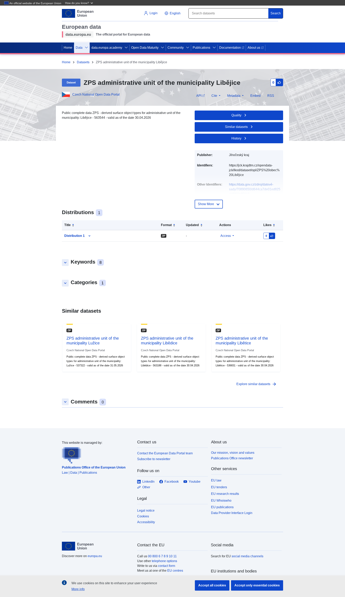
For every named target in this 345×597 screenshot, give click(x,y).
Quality (236, 115)
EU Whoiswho (221, 500)
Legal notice (146, 510)
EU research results (225, 493)
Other (146, 487)
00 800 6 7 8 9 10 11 (162, 556)
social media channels (247, 556)
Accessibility (146, 522)
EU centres (175, 570)
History (236, 138)
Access (225, 235)
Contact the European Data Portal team (165, 453)
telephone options (164, 561)
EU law (216, 480)
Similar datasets (236, 126)
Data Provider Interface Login (231, 513)
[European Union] (97, 546)
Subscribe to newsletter (153, 459)
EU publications (222, 507)
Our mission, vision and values (232, 452)
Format (166, 225)
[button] (79, 3)
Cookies (143, 516)
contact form (166, 565)
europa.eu (95, 556)
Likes (267, 225)
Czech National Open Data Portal (96, 94)
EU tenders (219, 487)
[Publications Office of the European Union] (97, 454)
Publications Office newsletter (232, 458)
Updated (192, 225)
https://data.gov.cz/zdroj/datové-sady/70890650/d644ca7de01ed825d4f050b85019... (254, 189)
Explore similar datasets (256, 384)
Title (67, 225)
